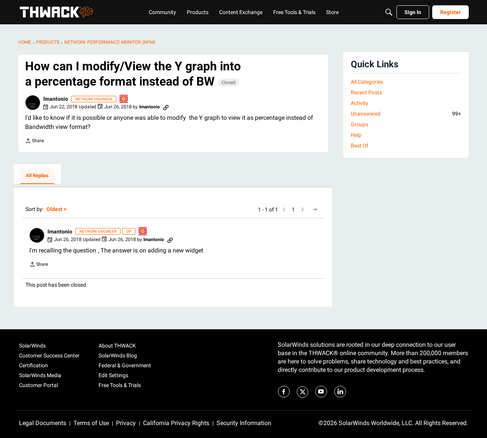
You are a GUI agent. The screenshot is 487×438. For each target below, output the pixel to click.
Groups (359, 124)
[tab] (37, 176)
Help (356, 135)
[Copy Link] (165, 106)
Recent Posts (366, 92)
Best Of (359, 146)
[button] (32, 102)
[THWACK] (56, 12)
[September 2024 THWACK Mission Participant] (124, 99)
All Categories (367, 82)
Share (34, 141)
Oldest (54, 209)
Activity (359, 103)
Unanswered (406, 114)
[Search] (389, 12)
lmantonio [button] (55, 99)
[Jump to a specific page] (315, 209)
